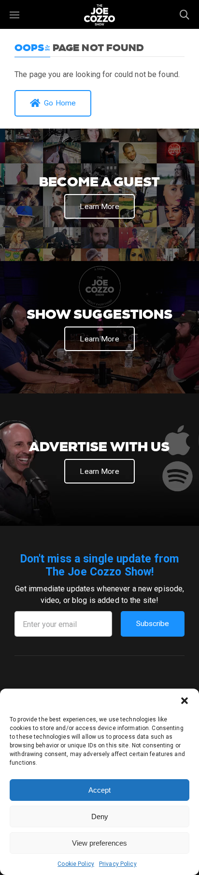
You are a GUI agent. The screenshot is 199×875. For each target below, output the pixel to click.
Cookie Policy (75, 864)
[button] (184, 700)
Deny (99, 816)
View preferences (99, 843)
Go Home (60, 103)
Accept (99, 790)
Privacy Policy (118, 864)
